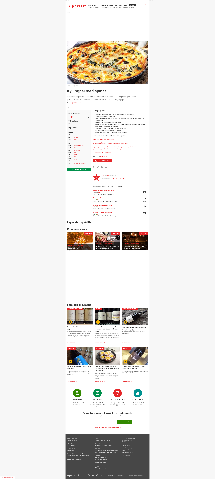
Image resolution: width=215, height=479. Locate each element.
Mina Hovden (70, 450)
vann (75, 139)
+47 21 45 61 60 (103, 459)
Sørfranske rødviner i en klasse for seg (79, 328)
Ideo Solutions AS (138, 475)
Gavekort (106, 7)
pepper (76, 158)
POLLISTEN (92, 5)
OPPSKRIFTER (103, 5)
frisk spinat (77, 150)
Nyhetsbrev (112, 7)
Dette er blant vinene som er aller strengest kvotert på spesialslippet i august (107, 329)
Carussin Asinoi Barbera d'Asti (102, 205)
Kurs (111, 5)
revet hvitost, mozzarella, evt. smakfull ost (85, 163)
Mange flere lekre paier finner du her (103, 139)
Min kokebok (119, 7)
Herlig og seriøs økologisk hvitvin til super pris (79, 367)
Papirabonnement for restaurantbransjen (106, 450)
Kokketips (131, 7)
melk (75, 154)
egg (75, 152)
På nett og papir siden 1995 (102, 440)
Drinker (102, 7)
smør (75, 135)
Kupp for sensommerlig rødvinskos (134, 327)
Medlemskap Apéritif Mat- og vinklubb (105, 452)
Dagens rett (91, 7)
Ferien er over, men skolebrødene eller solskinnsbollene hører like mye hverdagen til (107, 368)
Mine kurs (125, 7)
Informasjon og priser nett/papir (104, 445)
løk (75, 148)
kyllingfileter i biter (79, 145)
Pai (80, 103)
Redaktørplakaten (84, 455)
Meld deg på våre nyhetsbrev (103, 468)
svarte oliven (77, 161)
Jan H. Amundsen (72, 445)
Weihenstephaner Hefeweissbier (103, 191)
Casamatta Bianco (98, 198)
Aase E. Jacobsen (72, 440)
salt (75, 156)
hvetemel (76, 137)
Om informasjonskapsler (74, 459)
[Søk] (145, 5)
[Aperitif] (77, 6)
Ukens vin (97, 7)
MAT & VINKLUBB (121, 5)
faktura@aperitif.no (127, 452)
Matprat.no (103, 156)
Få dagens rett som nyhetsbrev (102, 152)
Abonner (132, 5)
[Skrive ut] (106, 167)
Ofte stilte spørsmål (100, 462)
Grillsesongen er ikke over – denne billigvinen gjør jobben (133, 367)
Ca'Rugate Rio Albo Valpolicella (102, 212)
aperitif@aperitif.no (100, 457)
